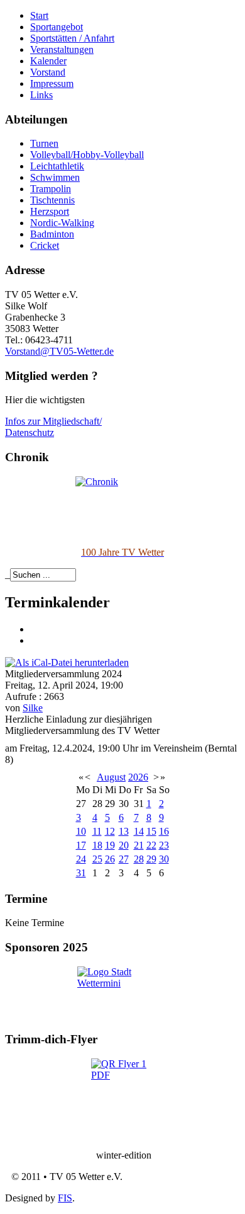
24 (81, 859)
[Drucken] (34, 629)
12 (110, 831)
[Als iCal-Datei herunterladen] (67, 661)
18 (97, 845)
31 (81, 873)
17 (81, 845)
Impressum (52, 83)
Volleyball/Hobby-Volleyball (87, 154)
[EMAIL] (34, 640)
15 (151, 831)
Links (41, 94)
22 (151, 845)
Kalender (48, 60)
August (111, 777)
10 (81, 831)
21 (139, 845)
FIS (65, 1198)
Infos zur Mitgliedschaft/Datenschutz (53, 427)
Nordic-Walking (62, 222)
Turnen (44, 143)
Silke (33, 707)
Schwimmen (55, 177)
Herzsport (49, 211)
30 (164, 859)
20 (124, 845)
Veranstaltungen (62, 49)
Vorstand (47, 72)
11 (97, 831)
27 (124, 859)
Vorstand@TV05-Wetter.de (59, 351)
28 (139, 859)
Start (39, 15)
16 (164, 831)
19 (110, 845)
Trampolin (50, 188)
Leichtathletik (57, 166)
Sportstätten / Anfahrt (72, 38)
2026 (138, 777)
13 (124, 831)
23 (164, 845)
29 (151, 859)
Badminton (52, 234)
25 (97, 859)
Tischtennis (52, 200)
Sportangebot (56, 26)
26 (110, 859)
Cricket (44, 245)
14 (139, 831)
